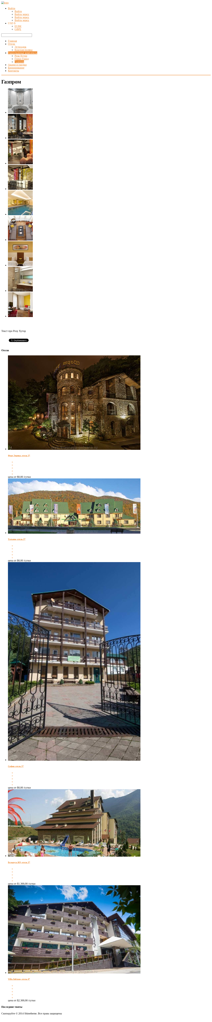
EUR (18, 26)
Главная (12, 41)
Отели (11, 44)
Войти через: (22, 14)
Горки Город (22, 58)
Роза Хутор (21, 55)
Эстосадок (20, 46)
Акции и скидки (17, 64)
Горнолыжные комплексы (22, 52)
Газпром (19, 61)
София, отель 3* (16, 766)
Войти (11, 8)
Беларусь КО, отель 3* (19, 862)
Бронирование (16, 67)
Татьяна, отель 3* (17, 539)
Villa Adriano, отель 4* (19, 979)
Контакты (13, 70)
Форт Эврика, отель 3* (19, 455)
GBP (18, 29)
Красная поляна (23, 49)
